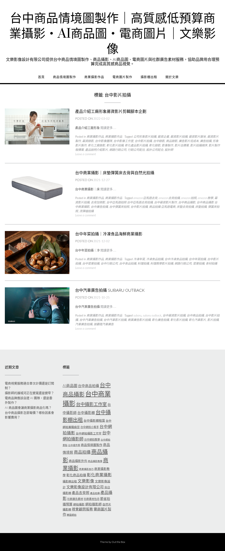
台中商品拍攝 (195, 315)
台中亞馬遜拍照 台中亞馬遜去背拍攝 (129, 202)
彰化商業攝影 (99, 474)
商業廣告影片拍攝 (139, 320)
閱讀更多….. (108, 128)
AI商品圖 (70, 385)
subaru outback (152, 315)
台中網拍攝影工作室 (89, 433)
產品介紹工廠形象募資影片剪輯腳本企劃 (110, 111)
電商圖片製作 (122, 77)
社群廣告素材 (75, 499)
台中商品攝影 (186, 202)
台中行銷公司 (109, 263)
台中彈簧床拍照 (119, 206)
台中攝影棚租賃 (94, 420)
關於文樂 (172, 77)
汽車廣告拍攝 (83, 324)
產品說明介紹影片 (96, 149)
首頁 (41, 77)
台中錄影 (159, 141)
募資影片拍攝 (178, 136)
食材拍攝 (211, 263)
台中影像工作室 (123, 141)
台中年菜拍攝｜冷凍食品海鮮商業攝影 (108, 234)
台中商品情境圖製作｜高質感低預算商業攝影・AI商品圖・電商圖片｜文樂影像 (112, 34)
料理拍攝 (143, 263)
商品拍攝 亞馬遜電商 (162, 206)
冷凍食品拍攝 (154, 259)
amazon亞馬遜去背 (145, 198)
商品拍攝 (82, 452)
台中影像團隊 (103, 141)
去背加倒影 (98, 202)
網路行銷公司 (117, 149)
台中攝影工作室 (91, 404)
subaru (137, 315)
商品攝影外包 (78, 461)
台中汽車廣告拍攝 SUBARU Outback (110, 290)
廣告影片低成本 (189, 141)
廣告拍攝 (205, 141)
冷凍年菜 (139, 259)
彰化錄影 (154, 145)
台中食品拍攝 (127, 263)
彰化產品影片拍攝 (136, 145)
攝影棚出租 (149, 77)
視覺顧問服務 (82, 509)
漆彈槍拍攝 (86, 211)
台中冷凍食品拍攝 (176, 259)
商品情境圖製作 (64, 77)
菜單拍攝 (198, 263)
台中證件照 (74, 445)
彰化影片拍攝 (114, 145)
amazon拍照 (188, 198)
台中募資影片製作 (165, 202)
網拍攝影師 (93, 504)
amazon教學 (205, 198)
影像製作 (167, 145)
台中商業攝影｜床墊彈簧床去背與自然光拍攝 (114, 173)
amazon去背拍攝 (169, 198)
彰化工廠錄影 (96, 145)
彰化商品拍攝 (76, 475)
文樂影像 (86, 480)
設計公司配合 (154, 149)
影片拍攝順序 (198, 145)
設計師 (169, 149)
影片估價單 (181, 145)
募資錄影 (88, 141)
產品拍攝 (95, 493)
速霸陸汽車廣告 (104, 324)
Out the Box (118, 542)
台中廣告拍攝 (99, 206)
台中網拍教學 (92, 439)
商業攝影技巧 (86, 468)
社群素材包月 (92, 499)
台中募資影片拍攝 (174, 315)
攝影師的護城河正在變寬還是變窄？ (29, 393)
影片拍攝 (213, 320)
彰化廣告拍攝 (160, 320)
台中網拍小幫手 (89, 427)
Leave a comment (85, 154)
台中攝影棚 (86, 413)
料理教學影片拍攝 (161, 263)
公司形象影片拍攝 (144, 136)
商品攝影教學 (95, 461)
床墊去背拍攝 (185, 206)
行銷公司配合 (136, 149)
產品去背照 (80, 493)
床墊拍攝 (201, 206)
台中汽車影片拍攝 (114, 320)
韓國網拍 (71, 514)
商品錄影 (171, 141)
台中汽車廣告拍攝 (90, 320)
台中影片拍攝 (143, 141)
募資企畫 (163, 136)
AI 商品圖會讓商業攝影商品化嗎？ (28, 407)
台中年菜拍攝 (197, 259)
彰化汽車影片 (197, 320)
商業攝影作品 (94, 77)
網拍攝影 (79, 504)
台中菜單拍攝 (90, 263)
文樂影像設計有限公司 (85, 487)
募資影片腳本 (197, 136)
